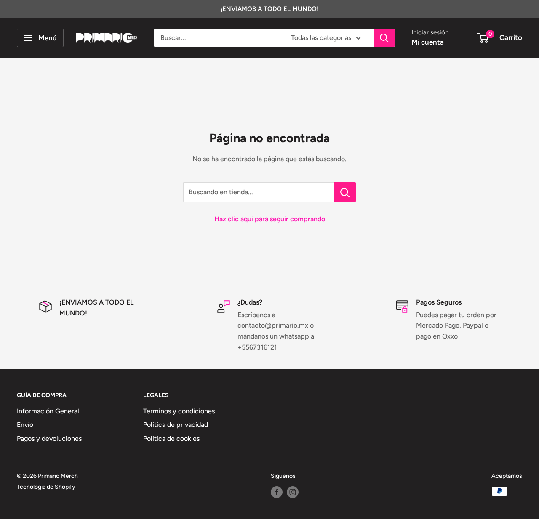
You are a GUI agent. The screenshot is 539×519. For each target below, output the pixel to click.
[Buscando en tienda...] (345, 192)
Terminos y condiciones (179, 411)
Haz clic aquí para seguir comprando (269, 219)
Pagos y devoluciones (49, 438)
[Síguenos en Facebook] (277, 492)
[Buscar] (384, 38)
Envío (25, 425)
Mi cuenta (427, 42)
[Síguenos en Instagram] (293, 492)
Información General (48, 411)
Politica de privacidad (175, 425)
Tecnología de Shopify (46, 486)
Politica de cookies (171, 438)
